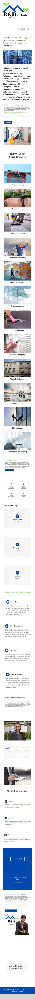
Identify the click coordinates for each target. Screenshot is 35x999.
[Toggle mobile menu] (31, 19)
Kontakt (21, 991)
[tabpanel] (17, 550)
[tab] (17, 155)
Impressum (27, 990)
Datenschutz (15, 991)
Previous (21, 29)
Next (28, 29)
